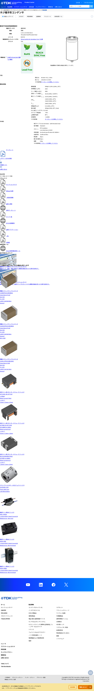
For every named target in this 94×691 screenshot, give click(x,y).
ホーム (2, 10)
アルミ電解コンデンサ (25, 10)
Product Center (29, 2)
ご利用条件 (7, 677)
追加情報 (72, 687)
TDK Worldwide (88, 2)
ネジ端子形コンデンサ (36, 10)
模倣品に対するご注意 (10, 679)
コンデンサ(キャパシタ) (14, 10)
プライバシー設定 (41, 677)
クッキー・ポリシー (30, 677)
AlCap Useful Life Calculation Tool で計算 (32, 39)
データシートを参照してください (50, 82)
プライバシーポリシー (17, 677)
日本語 (78, 2)
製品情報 (6, 10)
